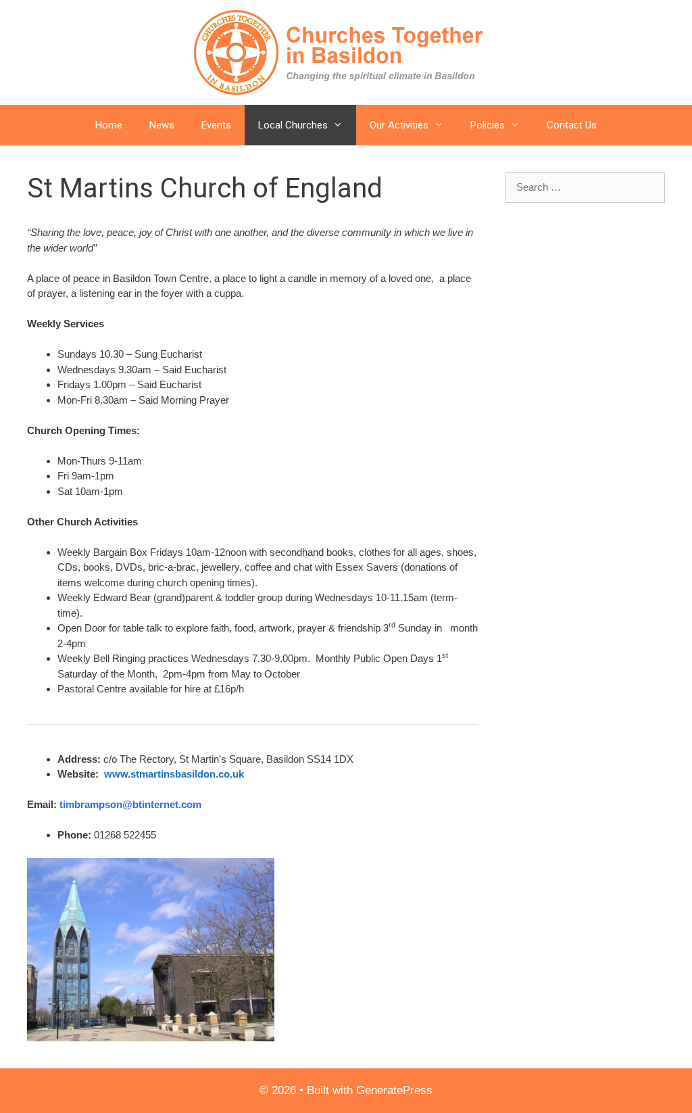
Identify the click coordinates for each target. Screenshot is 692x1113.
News (161, 125)
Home (108, 125)
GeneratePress (394, 1090)
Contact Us (572, 125)
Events (216, 125)
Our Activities (399, 125)
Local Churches (293, 125)
